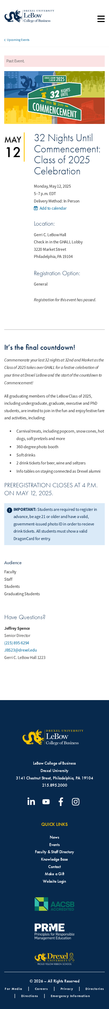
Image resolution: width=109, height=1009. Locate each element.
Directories (94, 989)
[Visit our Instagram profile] (76, 801)
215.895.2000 (54, 785)
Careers (41, 989)
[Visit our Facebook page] (62, 801)
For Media (13, 989)
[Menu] (101, 20)
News (54, 837)
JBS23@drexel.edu (20, 650)
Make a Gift (54, 873)
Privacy (67, 989)
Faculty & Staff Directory (54, 851)
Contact (54, 866)
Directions (29, 996)
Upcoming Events (18, 40)
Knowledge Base (54, 859)
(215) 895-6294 (16, 643)
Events (54, 844)
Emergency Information (70, 996)
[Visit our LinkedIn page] (32, 801)
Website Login (54, 881)
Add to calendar (52, 208)
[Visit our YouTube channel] (47, 801)
